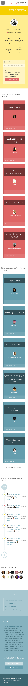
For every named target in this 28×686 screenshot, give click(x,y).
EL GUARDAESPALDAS (14, 172)
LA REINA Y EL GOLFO (14, 202)
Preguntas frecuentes (10, 606)
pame (14, 453)
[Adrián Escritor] (15, 531)
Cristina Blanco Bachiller (14, 248)
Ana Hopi (14, 422)
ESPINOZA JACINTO (14, 494)
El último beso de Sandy (14, 140)
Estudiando (14, 392)
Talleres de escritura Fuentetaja (13, 610)
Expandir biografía (13, 79)
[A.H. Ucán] (17, 542)
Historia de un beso (10, 128)
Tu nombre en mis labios (14, 441)
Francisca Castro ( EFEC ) (14, 215)
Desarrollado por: (12, 678)
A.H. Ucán (14, 152)
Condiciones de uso (10, 603)
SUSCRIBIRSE (14, 667)
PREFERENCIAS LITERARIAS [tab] (14, 65)
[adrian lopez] (14, 498)
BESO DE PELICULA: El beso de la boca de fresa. (14, 379)
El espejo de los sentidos (14, 409)
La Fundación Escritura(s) (12, 627)
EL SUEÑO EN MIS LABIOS (14, 235)
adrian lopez (14, 120)
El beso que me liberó (14, 312)
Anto (14, 184)
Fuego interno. (14, 107)
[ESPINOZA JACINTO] (14, 22)
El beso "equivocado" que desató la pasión (13, 529)
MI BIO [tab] (8, 62)
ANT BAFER (14, 325)
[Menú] (3, 3)
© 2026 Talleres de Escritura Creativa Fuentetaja (11, 681)
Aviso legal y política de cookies (13, 600)
